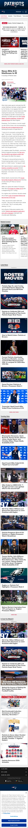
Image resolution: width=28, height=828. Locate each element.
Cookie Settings (14, 816)
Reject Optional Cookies (14, 820)
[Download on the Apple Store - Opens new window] (8, 781)
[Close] (26, 793)
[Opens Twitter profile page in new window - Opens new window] (8, 85)
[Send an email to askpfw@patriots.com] (11, 85)
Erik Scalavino (10, 82)
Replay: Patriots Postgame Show (16, 23)
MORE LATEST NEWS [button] (14, 412)
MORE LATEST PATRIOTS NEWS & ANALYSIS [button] (14, 63)
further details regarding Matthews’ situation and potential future (13, 118)
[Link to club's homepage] (3, 11)
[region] (14, 809)
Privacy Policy (6, 813)
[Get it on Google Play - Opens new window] (19, 782)
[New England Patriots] (14, 788)
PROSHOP (18, 11)
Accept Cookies (14, 825)
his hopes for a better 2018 (15, 188)
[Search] (23, 12)
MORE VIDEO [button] (14, 614)
